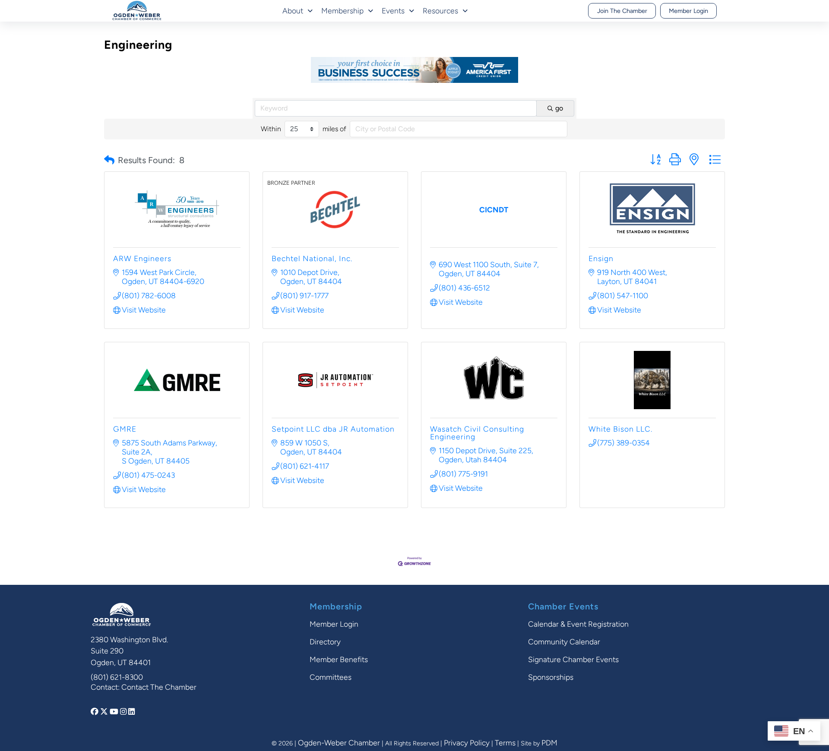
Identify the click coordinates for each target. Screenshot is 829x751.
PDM (549, 742)
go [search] (559, 108)
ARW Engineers (142, 258)
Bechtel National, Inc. (312, 258)
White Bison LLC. (620, 428)
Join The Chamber (622, 11)
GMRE (124, 428)
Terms (505, 742)
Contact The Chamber (158, 686)
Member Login (688, 11)
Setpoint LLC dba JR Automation (333, 428)
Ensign (601, 258)
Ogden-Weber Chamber (339, 742)
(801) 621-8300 (117, 677)
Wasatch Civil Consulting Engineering (477, 432)
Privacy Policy (467, 742)
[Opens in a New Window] (95, 711)
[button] (109, 160)
